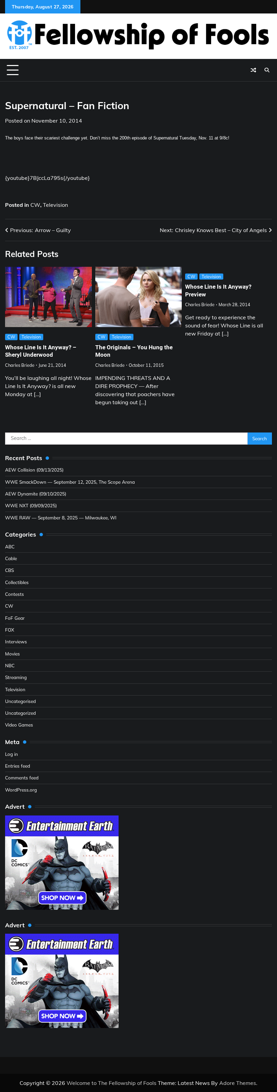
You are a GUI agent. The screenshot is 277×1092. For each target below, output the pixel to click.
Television (55, 204)
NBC (10, 665)
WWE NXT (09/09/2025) (31, 505)
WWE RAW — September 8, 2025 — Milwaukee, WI (61, 517)
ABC (10, 546)
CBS (9, 570)
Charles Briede (19, 365)
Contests (14, 594)
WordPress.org (21, 790)
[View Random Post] (253, 70)
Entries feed (17, 766)
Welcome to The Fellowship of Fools (111, 1083)
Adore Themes (237, 1083)
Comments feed (22, 777)
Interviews (16, 641)
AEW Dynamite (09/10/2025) (35, 493)
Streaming (16, 677)
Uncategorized (20, 713)
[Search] (267, 70)
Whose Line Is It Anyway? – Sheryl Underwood (40, 351)
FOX (9, 630)
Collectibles (17, 582)
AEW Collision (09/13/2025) (34, 470)
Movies (12, 653)
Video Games (19, 725)
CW (35, 204)
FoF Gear (15, 618)
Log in (11, 754)
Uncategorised (20, 701)
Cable (11, 558)
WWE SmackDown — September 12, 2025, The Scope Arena (70, 482)
